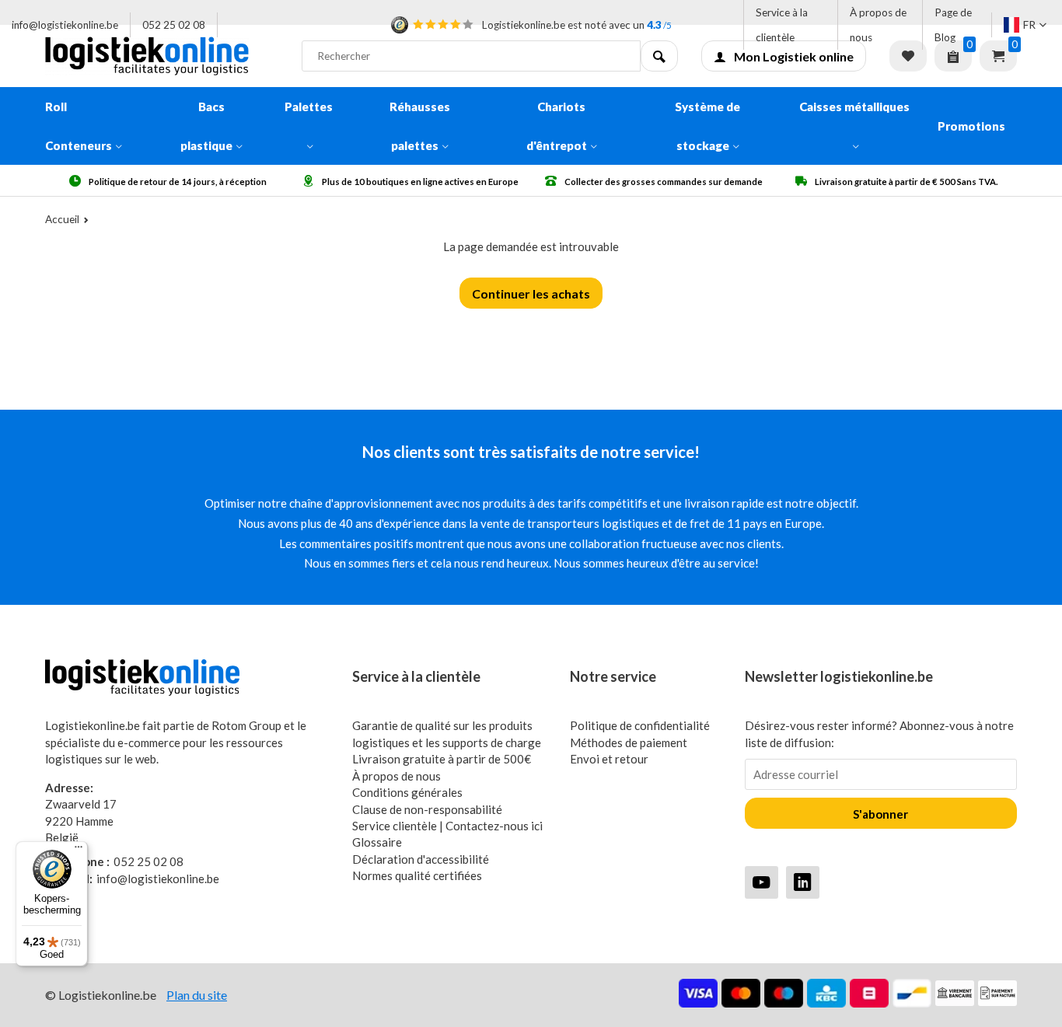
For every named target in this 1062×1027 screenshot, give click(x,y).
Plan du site (196, 994)
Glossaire (377, 842)
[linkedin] (803, 882)
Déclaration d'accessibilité (420, 859)
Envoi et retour (609, 759)
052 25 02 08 (173, 25)
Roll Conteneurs (78, 126)
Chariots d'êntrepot (556, 126)
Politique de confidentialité (640, 725)
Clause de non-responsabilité (427, 809)
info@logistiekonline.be (65, 25)
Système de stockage (707, 126)
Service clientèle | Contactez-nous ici (447, 826)
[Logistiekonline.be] (161, 56)
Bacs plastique (206, 126)
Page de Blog (953, 25)
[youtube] (761, 882)
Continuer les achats (531, 293)
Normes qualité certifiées (417, 875)
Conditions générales (407, 792)
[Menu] (78, 850)
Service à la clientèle (782, 25)
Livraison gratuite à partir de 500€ (441, 759)
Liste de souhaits (908, 56)
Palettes (309, 107)
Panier (998, 56)
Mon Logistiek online (794, 56)
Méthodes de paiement (628, 742)
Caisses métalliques (854, 107)
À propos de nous (878, 25)
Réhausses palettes (420, 126)
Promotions (971, 126)
